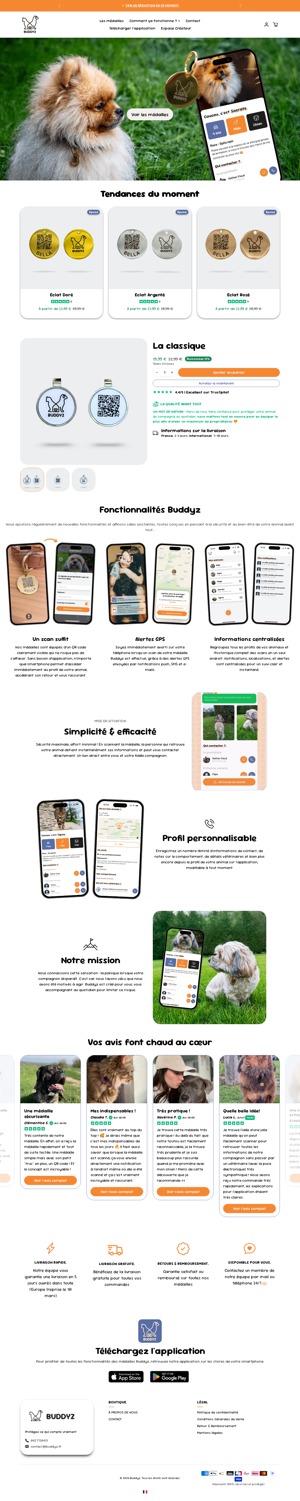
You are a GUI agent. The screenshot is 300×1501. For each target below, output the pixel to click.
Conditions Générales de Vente (220, 1419)
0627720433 (39, 1440)
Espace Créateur (176, 28)
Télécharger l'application (132, 28)
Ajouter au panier (229, 372)
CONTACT (115, 1419)
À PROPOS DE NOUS (123, 1412)
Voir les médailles (150, 114)
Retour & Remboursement (216, 1426)
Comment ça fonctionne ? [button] (153, 20)
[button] (275, 24)
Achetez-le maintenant (216, 383)
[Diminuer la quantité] (157, 372)
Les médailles (112, 20)
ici (264, 1283)
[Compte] (266, 24)
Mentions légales (210, 1433)
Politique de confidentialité (217, 1412)
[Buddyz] (30, 24)
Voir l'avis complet (50, 1180)
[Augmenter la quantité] (172, 372)
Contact (193, 20)
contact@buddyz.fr (46, 1446)
